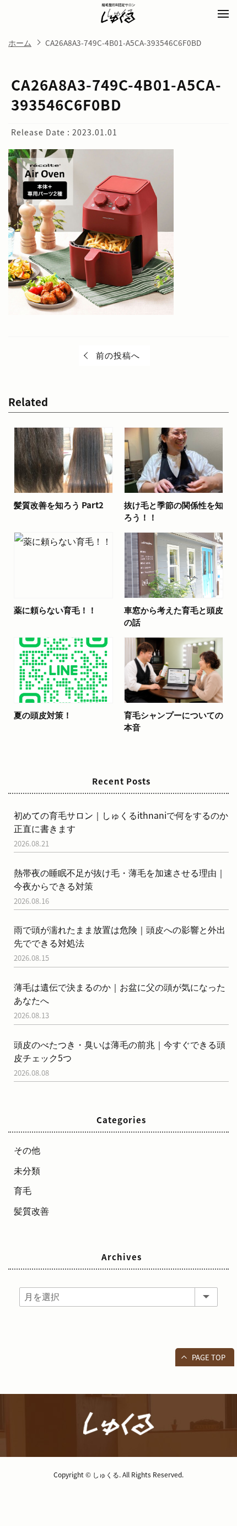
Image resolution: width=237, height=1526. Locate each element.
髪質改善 (31, 1210)
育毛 (22, 1190)
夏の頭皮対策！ (43, 715)
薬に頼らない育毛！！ (55, 610)
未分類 (27, 1170)
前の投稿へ (118, 355)
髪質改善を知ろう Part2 (59, 505)
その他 (27, 1149)
